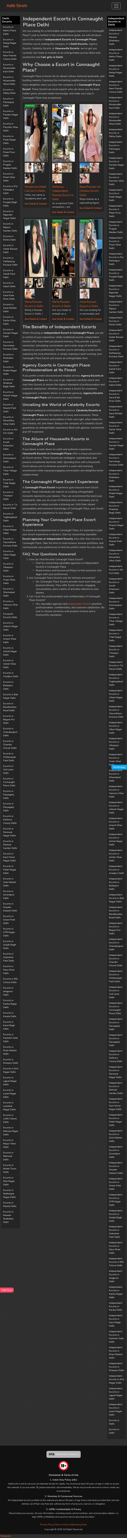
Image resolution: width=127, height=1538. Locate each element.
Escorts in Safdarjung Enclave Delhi (10, 261)
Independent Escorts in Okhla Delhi (115, 133)
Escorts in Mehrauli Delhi (8, 1156)
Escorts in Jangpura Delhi (8, 991)
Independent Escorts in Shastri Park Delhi (115, 539)
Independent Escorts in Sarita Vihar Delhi (115, 427)
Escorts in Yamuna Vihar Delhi (10, 605)
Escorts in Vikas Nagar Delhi (9, 555)
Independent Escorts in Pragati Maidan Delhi (116, 227)
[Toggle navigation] (116, 6)
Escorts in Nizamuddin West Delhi (9, 81)
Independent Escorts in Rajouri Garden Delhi (116, 307)
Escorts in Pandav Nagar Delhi (10, 115)
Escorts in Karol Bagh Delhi (9, 1025)
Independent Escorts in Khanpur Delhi (116, 1367)
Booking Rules (80, 1524)
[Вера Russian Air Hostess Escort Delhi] (91, 133)
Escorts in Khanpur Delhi (10, 1061)
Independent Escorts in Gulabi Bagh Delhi (115, 1216)
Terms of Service (63, 1524)
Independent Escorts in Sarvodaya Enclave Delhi (116, 459)
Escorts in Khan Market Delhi (10, 1050)
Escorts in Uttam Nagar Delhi (10, 530)
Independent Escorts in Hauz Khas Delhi (115, 1248)
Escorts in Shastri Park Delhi (9, 408)
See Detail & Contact (36, 203)
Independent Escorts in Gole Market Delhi (115, 1136)
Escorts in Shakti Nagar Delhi (10, 370)
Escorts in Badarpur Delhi (8, 685)
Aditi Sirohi (16, 6)
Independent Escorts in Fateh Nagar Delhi (115, 1120)
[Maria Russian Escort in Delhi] (36, 248)
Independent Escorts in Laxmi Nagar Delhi (115, 1409)
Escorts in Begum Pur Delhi (9, 720)
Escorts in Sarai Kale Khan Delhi (9, 295)
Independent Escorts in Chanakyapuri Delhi (116, 944)
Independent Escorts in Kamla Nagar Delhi (116, 1292)
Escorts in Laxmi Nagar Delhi (9, 1094)
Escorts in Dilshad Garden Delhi (10, 845)
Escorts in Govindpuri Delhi (8, 895)
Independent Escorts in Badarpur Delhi (115, 884)
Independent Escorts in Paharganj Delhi (115, 147)
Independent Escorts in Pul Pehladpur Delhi (116, 259)
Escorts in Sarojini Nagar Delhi (10, 333)
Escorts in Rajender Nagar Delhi (9, 215)
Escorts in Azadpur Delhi (10, 674)
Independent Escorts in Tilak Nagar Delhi (115, 635)
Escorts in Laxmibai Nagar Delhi (9, 1106)
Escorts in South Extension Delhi (8, 444)
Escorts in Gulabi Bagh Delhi (9, 945)
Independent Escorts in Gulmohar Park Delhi (115, 1232)
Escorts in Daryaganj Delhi (8, 795)
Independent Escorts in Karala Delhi (115, 1306)
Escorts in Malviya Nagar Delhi (10, 1131)
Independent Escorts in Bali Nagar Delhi (116, 898)
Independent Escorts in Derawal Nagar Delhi (115, 1072)
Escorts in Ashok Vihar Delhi (9, 664)
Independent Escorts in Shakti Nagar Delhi (116, 491)
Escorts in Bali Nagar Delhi (10, 696)
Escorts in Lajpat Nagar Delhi (10, 1081)
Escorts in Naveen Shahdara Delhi (8, 1217)
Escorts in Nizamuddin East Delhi (9, 68)
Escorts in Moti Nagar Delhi (9, 1181)
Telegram (5, 1536)
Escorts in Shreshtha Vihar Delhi (9, 421)
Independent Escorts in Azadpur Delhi (116, 870)
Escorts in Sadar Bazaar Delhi (10, 249)
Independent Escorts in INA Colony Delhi (116, 1262)
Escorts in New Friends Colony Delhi (10, 56)
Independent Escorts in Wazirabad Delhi (115, 775)
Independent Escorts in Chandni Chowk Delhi (115, 960)
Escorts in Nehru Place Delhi (9, 31)
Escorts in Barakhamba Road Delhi (9, 707)
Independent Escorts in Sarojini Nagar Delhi (116, 443)
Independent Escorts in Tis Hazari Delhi (116, 666)
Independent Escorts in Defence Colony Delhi (115, 1056)
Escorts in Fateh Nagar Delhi (9, 870)
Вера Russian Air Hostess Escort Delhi (90, 191)
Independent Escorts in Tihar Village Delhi (116, 619)
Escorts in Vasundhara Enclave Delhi (10, 542)
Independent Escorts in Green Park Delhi (115, 1184)
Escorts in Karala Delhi (9, 1014)
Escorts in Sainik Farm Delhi (9, 274)
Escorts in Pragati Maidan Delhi (10, 165)
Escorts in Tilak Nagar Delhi (9, 483)
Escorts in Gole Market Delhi (9, 882)
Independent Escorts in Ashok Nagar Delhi (116, 839)
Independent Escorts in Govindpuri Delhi (115, 1152)
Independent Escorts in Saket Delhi (115, 382)
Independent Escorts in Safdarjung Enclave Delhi (116, 351)
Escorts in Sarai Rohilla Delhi (10, 308)
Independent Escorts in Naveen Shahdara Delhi (115, 37)
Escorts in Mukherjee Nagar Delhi (9, 1194)
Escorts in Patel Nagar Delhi (9, 140)
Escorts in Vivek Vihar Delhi (9, 580)
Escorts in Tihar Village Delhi (10, 471)
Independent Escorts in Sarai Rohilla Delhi (115, 411)
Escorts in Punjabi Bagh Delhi (10, 202)
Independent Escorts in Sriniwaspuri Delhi (115, 603)
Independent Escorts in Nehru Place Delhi (115, 55)
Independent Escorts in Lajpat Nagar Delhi (116, 1393)
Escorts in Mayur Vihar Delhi (9, 1144)
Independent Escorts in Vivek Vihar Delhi (115, 759)
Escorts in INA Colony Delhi (10, 980)
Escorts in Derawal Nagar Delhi (9, 832)
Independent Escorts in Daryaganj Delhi (115, 1024)
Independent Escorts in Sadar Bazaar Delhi (116, 335)
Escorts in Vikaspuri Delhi (8, 567)
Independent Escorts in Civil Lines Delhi (115, 992)
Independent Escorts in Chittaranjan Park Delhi (115, 976)
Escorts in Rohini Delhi (9, 238)
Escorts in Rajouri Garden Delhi (10, 227)
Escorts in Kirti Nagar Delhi (10, 1070)
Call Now (7, 1290)
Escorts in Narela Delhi (9, 1204)
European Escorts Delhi (10, 615)
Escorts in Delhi (114, 1422)
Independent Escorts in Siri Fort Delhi (116, 570)
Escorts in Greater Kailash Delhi (10, 907)
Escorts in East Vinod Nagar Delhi (9, 857)
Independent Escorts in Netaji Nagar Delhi (115, 71)
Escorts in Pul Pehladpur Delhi (10, 190)
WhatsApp (119, 767)
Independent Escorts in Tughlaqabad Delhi (116, 680)
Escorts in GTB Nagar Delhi (9, 932)
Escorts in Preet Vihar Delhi (9, 177)
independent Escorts (79, 604)
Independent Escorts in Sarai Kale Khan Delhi (115, 396)
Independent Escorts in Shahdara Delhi (115, 475)
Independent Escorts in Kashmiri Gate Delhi (116, 1336)
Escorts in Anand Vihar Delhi (9, 639)
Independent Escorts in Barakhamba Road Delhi (115, 912)
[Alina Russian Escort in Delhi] (84, 282)
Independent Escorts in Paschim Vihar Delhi (116, 179)
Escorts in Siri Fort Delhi (10, 431)
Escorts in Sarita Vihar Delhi (9, 320)
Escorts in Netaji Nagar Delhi (9, 43)
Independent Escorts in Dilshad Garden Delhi (116, 1088)
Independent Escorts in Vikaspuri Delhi (115, 743)
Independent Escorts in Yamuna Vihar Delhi (116, 791)
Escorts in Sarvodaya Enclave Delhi (10, 345)
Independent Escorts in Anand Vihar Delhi (115, 823)
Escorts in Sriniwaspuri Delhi (9, 458)
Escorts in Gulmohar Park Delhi (8, 957)
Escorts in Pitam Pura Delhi (9, 152)
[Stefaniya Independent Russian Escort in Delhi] (57, 167)
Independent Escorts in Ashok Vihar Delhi (115, 855)
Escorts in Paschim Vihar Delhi (10, 127)
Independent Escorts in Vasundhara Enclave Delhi (116, 711)
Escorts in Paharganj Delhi (8, 102)
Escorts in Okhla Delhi (9, 91)
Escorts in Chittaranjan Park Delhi (9, 757)
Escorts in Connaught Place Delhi (9, 782)
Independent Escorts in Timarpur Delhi (115, 651)
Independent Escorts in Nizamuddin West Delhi (115, 118)
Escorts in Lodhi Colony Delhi (10, 1119)
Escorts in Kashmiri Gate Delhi (10, 1038)
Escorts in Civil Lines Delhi (8, 770)
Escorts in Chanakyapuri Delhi (10, 732)
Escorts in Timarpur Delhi (8, 496)
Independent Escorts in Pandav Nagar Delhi (116, 163)
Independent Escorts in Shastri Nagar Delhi (116, 523)
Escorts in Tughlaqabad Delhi (10, 517)
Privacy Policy (47, 1524)
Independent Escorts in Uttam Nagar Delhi (116, 695)
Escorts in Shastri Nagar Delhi (10, 396)
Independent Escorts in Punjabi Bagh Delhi (116, 275)
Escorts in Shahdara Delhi (8, 358)
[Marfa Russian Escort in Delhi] (57, 282)
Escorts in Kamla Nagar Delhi (10, 1004)
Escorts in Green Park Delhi (9, 920)
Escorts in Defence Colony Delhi (10, 820)
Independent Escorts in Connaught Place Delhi (115, 1008)
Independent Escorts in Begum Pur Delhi (115, 928)
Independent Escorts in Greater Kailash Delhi (116, 1168)
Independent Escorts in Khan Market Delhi (115, 1352)
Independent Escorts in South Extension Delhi (115, 585)
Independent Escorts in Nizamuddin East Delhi (115, 102)
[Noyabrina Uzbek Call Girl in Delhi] (30, 167)
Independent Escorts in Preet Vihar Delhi (115, 243)
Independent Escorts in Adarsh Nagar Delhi (116, 807)
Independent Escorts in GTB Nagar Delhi (115, 1200)
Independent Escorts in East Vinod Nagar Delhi (115, 1104)
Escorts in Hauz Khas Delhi (9, 970)
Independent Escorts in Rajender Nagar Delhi (115, 291)
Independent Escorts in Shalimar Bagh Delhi (115, 507)
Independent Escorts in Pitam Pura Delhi (115, 211)
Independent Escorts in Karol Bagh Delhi (115, 1320)
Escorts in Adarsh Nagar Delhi (10, 626)
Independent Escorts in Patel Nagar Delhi (115, 195)
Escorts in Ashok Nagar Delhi (10, 651)
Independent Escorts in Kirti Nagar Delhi (116, 1379)
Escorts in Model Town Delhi (9, 1169)
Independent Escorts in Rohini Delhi (115, 321)
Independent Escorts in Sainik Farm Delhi (115, 367)
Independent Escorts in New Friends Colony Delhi (115, 87)
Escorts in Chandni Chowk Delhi (10, 745)
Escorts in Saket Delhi (9, 284)
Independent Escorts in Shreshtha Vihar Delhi (115, 555)
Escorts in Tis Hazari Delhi (10, 506)
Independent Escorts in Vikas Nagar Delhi (115, 727)
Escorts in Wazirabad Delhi (9, 592)
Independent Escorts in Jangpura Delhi (115, 1276)
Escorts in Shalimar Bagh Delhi (9, 383)
